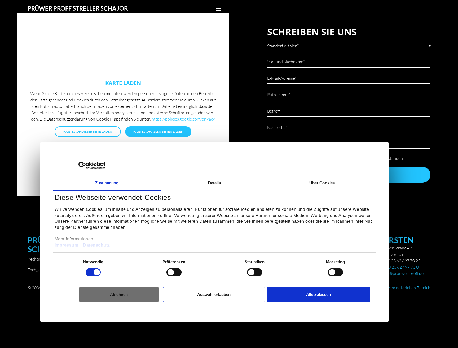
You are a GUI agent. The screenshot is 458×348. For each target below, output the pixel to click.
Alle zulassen (318, 294)
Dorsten (395, 240)
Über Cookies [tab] (322, 183)
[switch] (174, 272)
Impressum (66, 245)
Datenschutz (96, 245)
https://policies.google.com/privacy (183, 119)
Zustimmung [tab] (107, 183)
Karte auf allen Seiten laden (158, 131)
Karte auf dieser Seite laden (87, 131)
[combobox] (348, 45)
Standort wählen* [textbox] (283, 45)
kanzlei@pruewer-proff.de (400, 273)
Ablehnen (119, 294)
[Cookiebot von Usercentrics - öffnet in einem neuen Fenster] (82, 165)
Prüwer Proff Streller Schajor (78, 8)
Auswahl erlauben (214, 294)
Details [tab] (214, 183)
